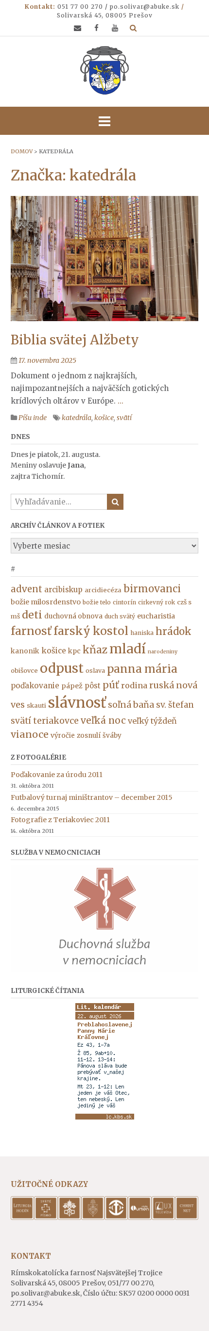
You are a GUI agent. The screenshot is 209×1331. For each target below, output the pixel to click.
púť (111, 685)
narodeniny (162, 652)
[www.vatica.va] (69, 1217)
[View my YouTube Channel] (115, 28)
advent (26, 589)
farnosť (31, 631)
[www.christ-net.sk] (186, 1217)
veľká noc (103, 720)
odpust (62, 668)
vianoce (30, 734)
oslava (95, 670)
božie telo (97, 602)
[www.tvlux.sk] (163, 1217)
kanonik (25, 651)
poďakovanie (35, 685)
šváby (112, 735)
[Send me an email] (77, 28)
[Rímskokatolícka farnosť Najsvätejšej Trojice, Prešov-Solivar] (104, 70)
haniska (142, 632)
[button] (104, 121)
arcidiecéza (103, 590)
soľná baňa (131, 704)
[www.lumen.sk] (139, 1217)
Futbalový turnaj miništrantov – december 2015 (92, 797)
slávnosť (77, 703)
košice (104, 417)
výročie (63, 735)
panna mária (142, 669)
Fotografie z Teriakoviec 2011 (60, 819)
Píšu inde (32, 417)
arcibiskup (63, 589)
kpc (74, 651)
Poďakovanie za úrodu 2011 (57, 774)
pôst (93, 685)
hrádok (174, 631)
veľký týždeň (152, 721)
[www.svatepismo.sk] (45, 1217)
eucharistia (156, 616)
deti (32, 614)
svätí (124, 417)
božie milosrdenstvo (46, 602)
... (120, 401)
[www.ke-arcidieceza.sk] (92, 1217)
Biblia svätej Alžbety (75, 340)
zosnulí (89, 735)
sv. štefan (175, 704)
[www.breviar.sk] (22, 1217)
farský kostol (90, 631)
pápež (72, 686)
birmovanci (152, 589)
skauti (36, 705)
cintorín (124, 602)
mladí (127, 649)
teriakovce (56, 720)
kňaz (95, 650)
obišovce (24, 670)
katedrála (76, 417)
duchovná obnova (73, 616)
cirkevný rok (156, 602)
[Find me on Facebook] (96, 28)
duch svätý (119, 616)
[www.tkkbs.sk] (116, 1217)
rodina (134, 685)
